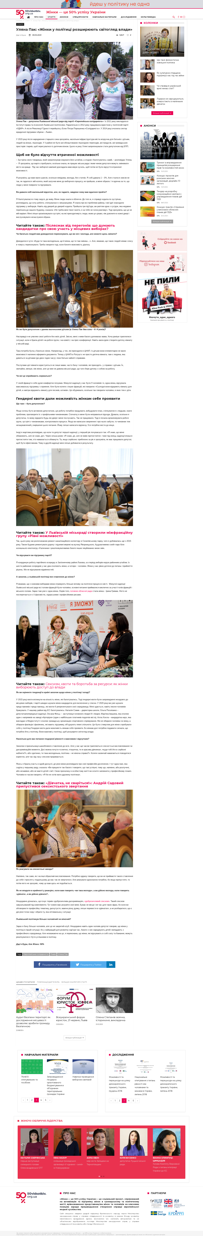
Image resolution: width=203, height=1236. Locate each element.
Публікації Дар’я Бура (48, 982)
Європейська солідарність (36, 954)
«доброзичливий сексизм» (97, 901)
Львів (53, 954)
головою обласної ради (81, 591)
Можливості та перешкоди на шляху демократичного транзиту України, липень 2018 (170, 1084)
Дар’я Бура (21, 35)
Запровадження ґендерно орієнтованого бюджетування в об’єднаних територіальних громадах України (55, 1085)
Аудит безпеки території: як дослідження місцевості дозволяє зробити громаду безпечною (33, 1022)
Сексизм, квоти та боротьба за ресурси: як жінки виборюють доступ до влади (72, 685)
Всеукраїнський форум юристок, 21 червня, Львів (71, 1019)
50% (144, 157)
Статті (27, 21)
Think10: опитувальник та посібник (29, 1080)
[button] (99, 1176)
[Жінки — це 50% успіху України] (28, 14)
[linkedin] (110, 964)
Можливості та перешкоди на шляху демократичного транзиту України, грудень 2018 (119, 1084)
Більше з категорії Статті (74, 982)
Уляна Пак (63, 954)
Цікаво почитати (25, 982)
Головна (19, 21)
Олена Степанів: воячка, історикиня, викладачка (110, 1019)
